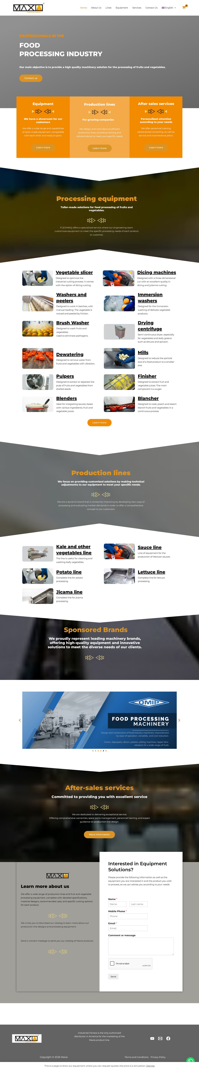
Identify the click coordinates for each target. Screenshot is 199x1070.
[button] (174, 8)
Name (112, 899)
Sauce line (150, 547)
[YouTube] (152, 1038)
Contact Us (151, 7)
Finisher (147, 376)
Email (112, 923)
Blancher (148, 398)
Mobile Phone (117, 911)
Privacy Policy (158, 1057)
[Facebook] (168, 1038)
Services (136, 7)
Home (83, 7)
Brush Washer (72, 322)
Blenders (66, 398)
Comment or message (121, 935)
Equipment (122, 7)
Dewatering (69, 354)
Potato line (69, 572)
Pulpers (65, 376)
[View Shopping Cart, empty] (184, 8)
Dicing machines (156, 272)
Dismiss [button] (150, 1065)
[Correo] (160, 1038)
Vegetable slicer (74, 272)
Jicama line (69, 592)
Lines (108, 7)
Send (113, 976)
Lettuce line (151, 572)
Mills (143, 352)
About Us (96, 7)
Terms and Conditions (136, 1057)
